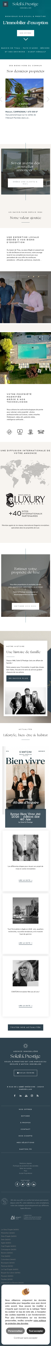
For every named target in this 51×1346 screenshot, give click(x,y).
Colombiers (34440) (8, 1259)
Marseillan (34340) (8, 1233)
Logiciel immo (28, 1215)
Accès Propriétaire (25, 1173)
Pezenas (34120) (7, 1266)
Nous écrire (27, 1073)
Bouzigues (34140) (8, 1263)
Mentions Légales (25, 1163)
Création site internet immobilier (32, 1217)
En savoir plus (18, 678)
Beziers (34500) (7, 1253)
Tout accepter (36, 1330)
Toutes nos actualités (25, 1027)
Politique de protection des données (25, 1166)
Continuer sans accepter (25, 1337)
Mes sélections (25, 1143)
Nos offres (25, 33)
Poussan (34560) (7, 1276)
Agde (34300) (6, 1243)
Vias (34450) (5, 1256)
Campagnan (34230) (8, 1249)
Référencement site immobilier (32, 1219)
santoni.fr (25, 1149)
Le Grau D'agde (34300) (10, 1229)
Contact (25, 1129)
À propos (25, 1123)
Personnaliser (15, 1330)
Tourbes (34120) (7, 1279)
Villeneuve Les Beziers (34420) (12, 1283)
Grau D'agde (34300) (8, 1236)
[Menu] (5, 4)
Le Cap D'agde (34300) (9, 1269)
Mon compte (26, 1136)
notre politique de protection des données (25, 1322)
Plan (25, 1171)
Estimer (25, 1116)
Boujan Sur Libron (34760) (10, 1273)
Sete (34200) (5, 1239)
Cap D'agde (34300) (8, 1246)
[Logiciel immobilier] (16, 1217)
